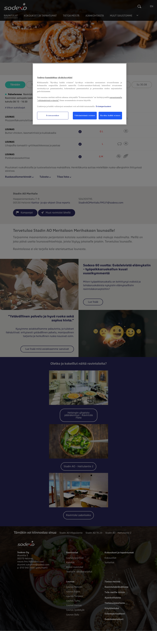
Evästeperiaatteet (103, 106)
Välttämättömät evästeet (85, 115)
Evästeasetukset (52, 115)
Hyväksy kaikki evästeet (110, 115)
